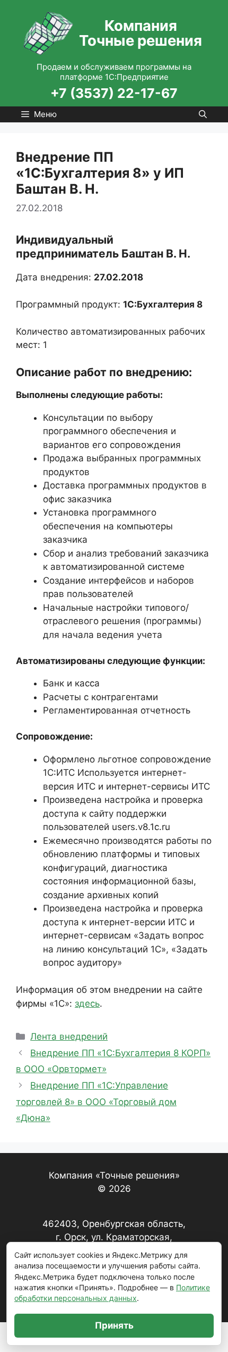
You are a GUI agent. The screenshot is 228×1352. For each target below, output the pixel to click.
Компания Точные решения (140, 33)
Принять (114, 1325)
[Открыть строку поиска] (202, 114)
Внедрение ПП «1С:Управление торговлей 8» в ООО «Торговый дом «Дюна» (96, 1101)
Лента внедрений (69, 1036)
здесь (87, 1003)
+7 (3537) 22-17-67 (114, 93)
